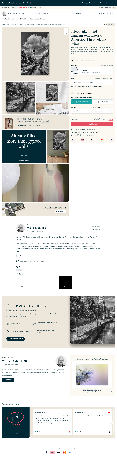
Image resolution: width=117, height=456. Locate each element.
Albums (15, 19)
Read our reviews (24, 160)
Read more (95, 229)
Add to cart (93, 124)
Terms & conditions (44, 448)
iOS (30, 126)
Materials (23, 19)
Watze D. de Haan (16, 13)
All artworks (6, 19)
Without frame (83, 102)
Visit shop (95, 226)
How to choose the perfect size (104, 78)
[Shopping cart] (113, 13)
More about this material (106, 65)
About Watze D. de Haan (37, 19)
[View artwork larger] (66, 29)
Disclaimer (53, 448)
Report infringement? (64, 448)
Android (37, 126)
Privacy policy (74, 448)
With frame (104, 102)
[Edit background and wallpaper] (66, 33)
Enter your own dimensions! (87, 86)
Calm (19, 270)
